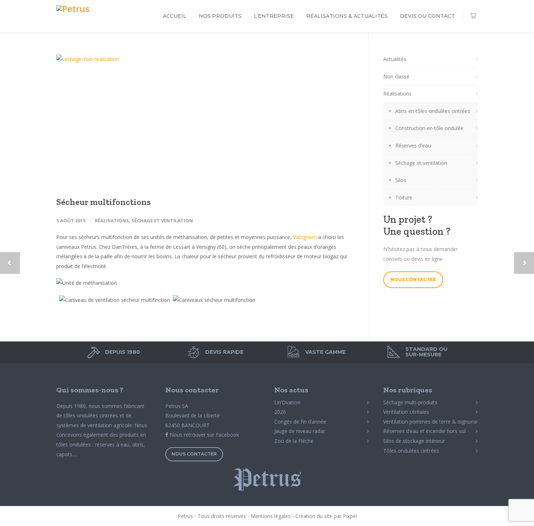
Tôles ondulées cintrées (411, 450)
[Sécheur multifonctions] (205, 119)
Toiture (403, 197)
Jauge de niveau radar (299, 431)
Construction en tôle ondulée (429, 128)
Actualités (394, 59)
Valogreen (305, 237)
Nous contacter (413, 279)
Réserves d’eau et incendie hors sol (424, 431)
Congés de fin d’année (300, 421)
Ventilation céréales (406, 411)
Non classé (396, 76)
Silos (400, 180)
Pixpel (350, 516)
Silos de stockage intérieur (414, 440)
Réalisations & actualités (347, 16)
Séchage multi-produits (410, 402)
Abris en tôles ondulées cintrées (432, 111)
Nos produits (220, 16)
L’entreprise (274, 16)
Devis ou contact (427, 16)
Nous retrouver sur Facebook (203, 434)
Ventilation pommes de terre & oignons (429, 421)
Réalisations (112, 220)
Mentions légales (271, 516)
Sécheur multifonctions (103, 202)
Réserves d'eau (413, 145)
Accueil (174, 16)
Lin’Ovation (287, 402)
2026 (280, 411)
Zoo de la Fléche (293, 440)
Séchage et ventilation (162, 220)
